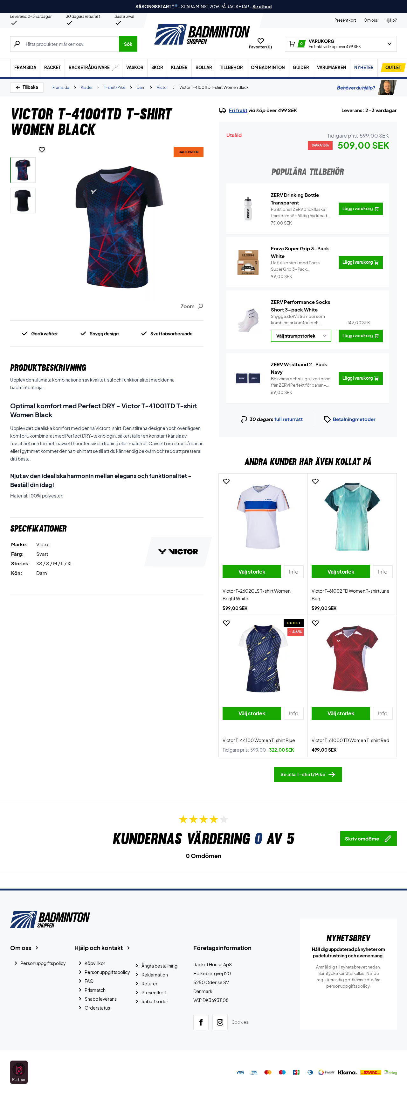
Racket (52, 67)
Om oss (371, 20)
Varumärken (331, 67)
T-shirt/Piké (114, 87)
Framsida (25, 67)
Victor (162, 87)
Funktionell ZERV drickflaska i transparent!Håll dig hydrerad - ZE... (300, 213)
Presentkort (345, 20)
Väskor (134, 67)
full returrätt (288, 419)
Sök (128, 44)
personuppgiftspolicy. (348, 986)
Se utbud (262, 6)
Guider (301, 67)
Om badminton (268, 67)
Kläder (179, 67)
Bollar (204, 67)
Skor (157, 67)
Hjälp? (391, 20)
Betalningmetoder (354, 419)
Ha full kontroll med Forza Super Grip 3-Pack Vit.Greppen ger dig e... (299, 266)
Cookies (239, 1022)
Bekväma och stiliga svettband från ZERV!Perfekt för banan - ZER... (301, 382)
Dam (141, 87)
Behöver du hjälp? (356, 87)
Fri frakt (238, 110)
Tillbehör (231, 67)
